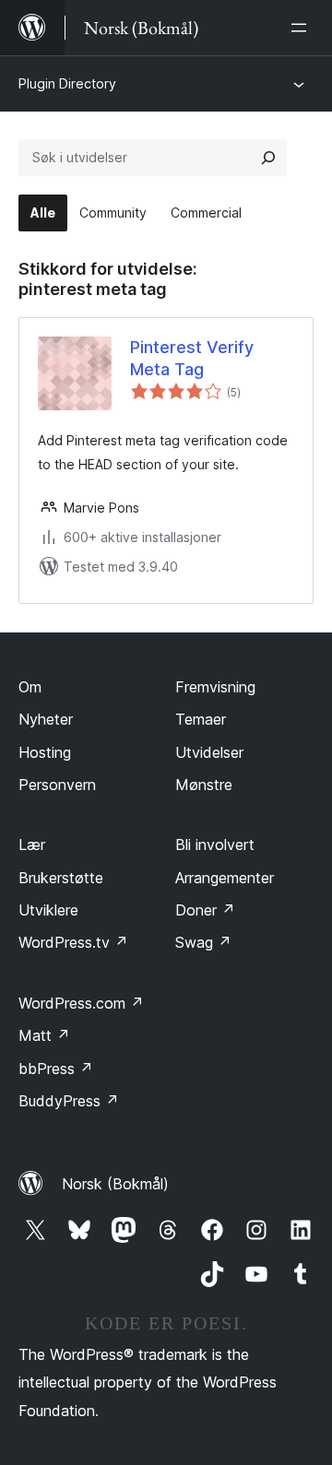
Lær (31, 844)
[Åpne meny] (302, 27)
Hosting (44, 752)
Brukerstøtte (60, 877)
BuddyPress (68, 1101)
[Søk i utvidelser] (268, 157)
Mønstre (203, 784)
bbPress (55, 1068)
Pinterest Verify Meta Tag (192, 357)
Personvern (57, 784)
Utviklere (48, 910)
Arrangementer (224, 877)
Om (30, 687)
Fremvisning (215, 687)
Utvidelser (209, 752)
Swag (203, 942)
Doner (205, 910)
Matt (44, 1035)
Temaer (200, 719)
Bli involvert (215, 844)
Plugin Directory (67, 83)
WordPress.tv (73, 942)
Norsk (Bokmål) (115, 1184)
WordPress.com (81, 1003)
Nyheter (45, 719)
